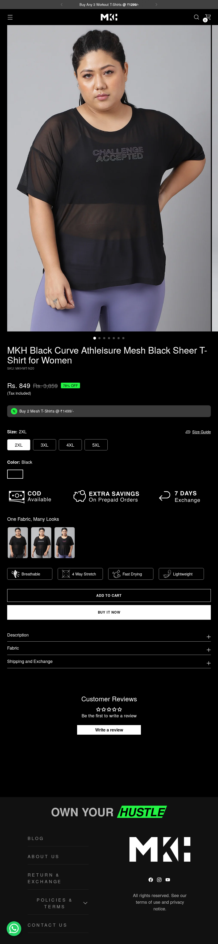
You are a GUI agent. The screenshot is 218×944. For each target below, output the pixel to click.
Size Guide (201, 431)
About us (44, 856)
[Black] (15, 474)
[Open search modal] (196, 17)
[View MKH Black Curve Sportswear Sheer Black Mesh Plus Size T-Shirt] (17, 543)
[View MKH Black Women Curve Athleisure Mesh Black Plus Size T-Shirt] (64, 543)
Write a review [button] (109, 730)
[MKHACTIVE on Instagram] (160, 880)
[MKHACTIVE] (109, 17)
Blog (36, 838)
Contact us (48, 925)
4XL (70, 445)
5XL (96, 445)
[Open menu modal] (10, 17)
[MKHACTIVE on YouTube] (168, 880)
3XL (44, 445)
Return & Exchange (45, 878)
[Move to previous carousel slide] (194, 778)
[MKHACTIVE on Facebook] (151, 880)
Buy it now (109, 612)
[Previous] (62, 4)
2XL (19, 445)
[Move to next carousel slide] (206, 778)
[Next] (156, 4)
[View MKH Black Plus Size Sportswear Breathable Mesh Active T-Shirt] (41, 543)
